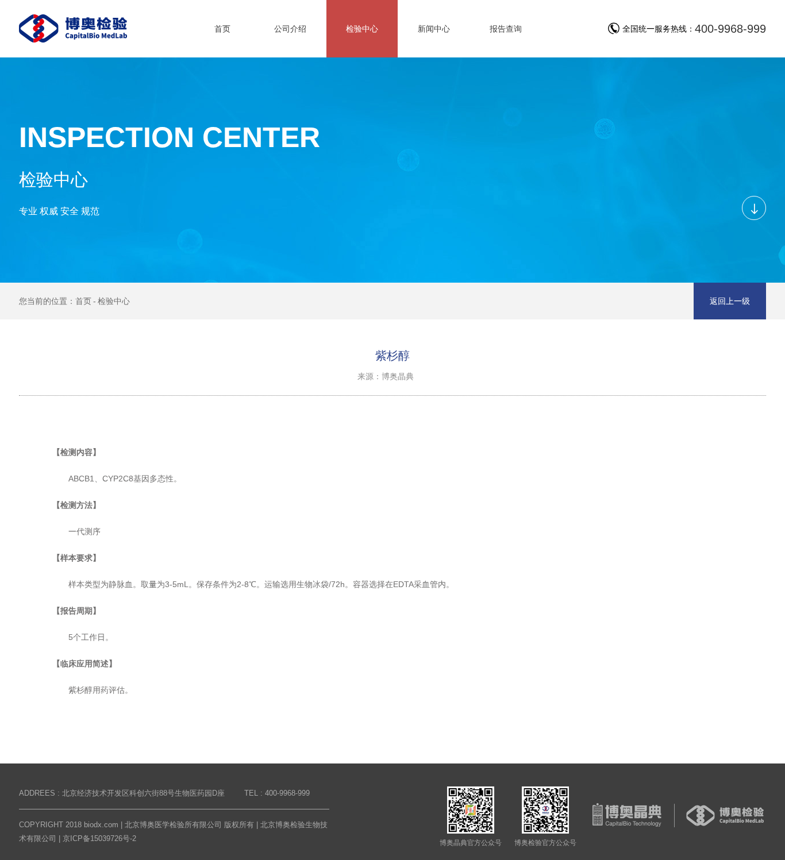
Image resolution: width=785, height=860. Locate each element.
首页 (83, 301)
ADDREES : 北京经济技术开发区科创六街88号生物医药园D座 (122, 793)
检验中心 (114, 301)
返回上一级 (730, 301)
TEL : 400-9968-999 (277, 793)
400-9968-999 (730, 28)
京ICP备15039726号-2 (99, 838)
